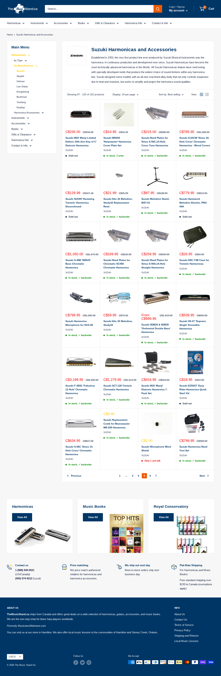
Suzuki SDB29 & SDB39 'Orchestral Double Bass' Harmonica (155, 328)
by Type (18, 60)
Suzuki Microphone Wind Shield (156, 448)
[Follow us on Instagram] (89, 662)
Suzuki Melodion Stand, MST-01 (155, 200)
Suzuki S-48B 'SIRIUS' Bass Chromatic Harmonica (78, 264)
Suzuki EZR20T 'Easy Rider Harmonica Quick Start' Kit (192, 389)
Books (81, 23)
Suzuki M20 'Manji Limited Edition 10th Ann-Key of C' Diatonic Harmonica (81, 141)
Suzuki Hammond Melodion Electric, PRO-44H (193, 202)
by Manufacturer (24, 65)
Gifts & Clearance (105, 23)
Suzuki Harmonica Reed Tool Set (193, 448)
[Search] (157, 9)
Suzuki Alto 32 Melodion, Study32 (118, 323)
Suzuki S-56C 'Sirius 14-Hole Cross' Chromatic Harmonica (79, 450)
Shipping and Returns (186, 635)
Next (202, 475)
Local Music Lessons (186, 641)
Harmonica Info (133, 23)
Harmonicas (14, 23)
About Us (179, 614)
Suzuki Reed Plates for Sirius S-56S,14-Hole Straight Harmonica (154, 264)
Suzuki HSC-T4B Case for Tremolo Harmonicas (194, 262)
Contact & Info (160, 23)
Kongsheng (23, 91)
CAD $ (12, 656)
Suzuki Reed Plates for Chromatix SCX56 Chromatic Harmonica (116, 264)
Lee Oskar (22, 86)
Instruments (37, 23)
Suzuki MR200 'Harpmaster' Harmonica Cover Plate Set (117, 141)
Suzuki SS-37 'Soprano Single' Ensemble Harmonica (192, 325)
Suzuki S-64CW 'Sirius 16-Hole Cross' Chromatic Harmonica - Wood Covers (194, 141)
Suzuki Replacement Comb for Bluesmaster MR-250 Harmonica (116, 424)
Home (10, 34)
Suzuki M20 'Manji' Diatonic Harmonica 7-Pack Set (154, 389)
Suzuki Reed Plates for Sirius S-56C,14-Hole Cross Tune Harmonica (154, 141)
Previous (76, 475)
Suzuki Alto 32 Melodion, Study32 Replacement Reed (118, 202)
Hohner (21, 81)
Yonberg (21, 102)
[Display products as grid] (201, 94)
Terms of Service (184, 624)
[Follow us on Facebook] (75, 662)
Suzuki (21, 71)
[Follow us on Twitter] (82, 662)
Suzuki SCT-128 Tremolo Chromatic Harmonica (117, 387)
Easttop (21, 107)
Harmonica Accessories (27, 112)
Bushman (22, 96)
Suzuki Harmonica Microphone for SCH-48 (79, 323)
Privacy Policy (182, 630)
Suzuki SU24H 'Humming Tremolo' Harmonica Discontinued (79, 202)
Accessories (61, 23)
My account (177, 10)
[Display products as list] (207, 94)
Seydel (20, 76)
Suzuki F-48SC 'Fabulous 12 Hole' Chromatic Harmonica (80, 389)
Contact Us (180, 619)
